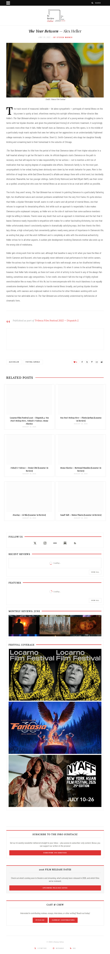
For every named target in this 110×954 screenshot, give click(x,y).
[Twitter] (87, 362)
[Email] (97, 362)
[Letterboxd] (55, 543)
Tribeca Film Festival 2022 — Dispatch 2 (56, 320)
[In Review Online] (55, 16)
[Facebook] (82, 362)
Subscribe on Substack (55, 853)
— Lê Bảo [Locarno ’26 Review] (29, 515)
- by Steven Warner (62, 37)
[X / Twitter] (35, 543)
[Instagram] (45, 543)
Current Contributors (63, 920)
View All (95, 572)
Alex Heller (14, 362)
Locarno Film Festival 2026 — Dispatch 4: (29, 420)
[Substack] (65, 543)
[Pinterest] (92, 362)
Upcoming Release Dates (55, 888)
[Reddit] (101, 362)
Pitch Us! (40, 920)
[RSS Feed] (75, 543)
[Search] (93, 3)
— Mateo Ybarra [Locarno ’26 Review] (80, 515)
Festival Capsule (33, 362)
